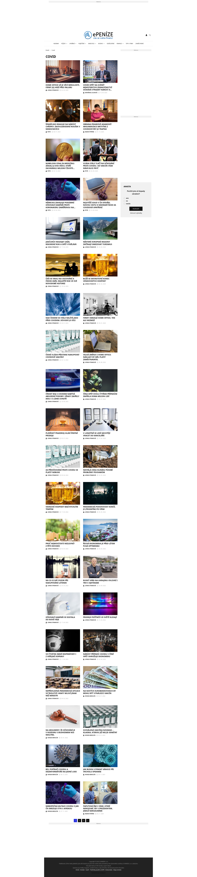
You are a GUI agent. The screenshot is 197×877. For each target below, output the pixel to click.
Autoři (87, 870)
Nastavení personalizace (99, 873)
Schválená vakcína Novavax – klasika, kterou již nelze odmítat (100, 731)
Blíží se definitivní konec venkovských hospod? (96, 279)
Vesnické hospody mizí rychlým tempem (62, 508)
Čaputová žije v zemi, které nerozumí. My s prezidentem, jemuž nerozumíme (98, 808)
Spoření (72, 43)
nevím (128, 204)
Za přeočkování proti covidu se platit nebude (62, 471)
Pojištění (81, 43)
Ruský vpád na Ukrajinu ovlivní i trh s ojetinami (100, 581)
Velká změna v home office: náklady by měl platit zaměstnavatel (97, 357)
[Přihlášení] (146, 35)
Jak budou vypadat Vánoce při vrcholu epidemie (98, 770)
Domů (77, 870)
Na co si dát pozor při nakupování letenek (57, 581)
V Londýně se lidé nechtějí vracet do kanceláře (96, 434)
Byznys (100, 43)
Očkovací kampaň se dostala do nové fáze (60, 618)
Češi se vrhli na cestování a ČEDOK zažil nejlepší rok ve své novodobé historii (61, 281)
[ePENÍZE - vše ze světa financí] (98, 35)
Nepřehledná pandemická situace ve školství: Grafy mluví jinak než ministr (63, 693)
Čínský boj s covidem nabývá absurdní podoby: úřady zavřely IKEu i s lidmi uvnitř (62, 396)
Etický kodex (108, 870)
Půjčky (63, 43)
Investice (91, 43)
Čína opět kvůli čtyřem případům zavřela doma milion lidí (100, 395)
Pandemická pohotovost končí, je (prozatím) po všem (99, 508)
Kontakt (82, 870)
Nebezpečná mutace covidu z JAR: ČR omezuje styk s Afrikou (62, 807)
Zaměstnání (139, 43)
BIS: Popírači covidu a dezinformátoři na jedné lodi (61, 770)
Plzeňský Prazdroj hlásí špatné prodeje (62, 434)
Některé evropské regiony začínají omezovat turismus (97, 243)
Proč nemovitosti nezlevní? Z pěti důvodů (60, 544)
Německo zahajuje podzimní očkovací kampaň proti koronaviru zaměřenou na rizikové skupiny (60, 206)
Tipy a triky (129, 43)
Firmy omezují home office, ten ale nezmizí (99, 319)
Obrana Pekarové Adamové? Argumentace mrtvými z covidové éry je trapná (97, 126)
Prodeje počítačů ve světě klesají (100, 617)
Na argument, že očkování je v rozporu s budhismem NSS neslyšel (60, 732)
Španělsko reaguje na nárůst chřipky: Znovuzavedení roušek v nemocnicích (63, 126)
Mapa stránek (117, 870)
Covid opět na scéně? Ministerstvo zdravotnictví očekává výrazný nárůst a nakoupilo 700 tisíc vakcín (97, 88)
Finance (119, 43)
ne (127, 201)
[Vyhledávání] (149, 35)
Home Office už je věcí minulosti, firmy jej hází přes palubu (63, 86)
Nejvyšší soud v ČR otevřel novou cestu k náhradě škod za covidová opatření (99, 205)
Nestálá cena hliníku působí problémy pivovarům (98, 471)
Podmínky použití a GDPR (97, 870)
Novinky (56, 43)
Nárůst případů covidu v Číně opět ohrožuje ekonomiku (98, 655)
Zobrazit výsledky (136, 213)
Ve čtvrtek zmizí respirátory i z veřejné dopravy (61, 655)
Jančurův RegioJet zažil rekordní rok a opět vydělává (61, 243)
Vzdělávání (110, 43)
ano (127, 198)
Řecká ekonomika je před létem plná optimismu (99, 544)
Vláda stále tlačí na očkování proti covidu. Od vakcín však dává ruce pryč (98, 165)
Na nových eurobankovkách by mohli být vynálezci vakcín (99, 692)
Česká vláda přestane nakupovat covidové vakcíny (62, 355)
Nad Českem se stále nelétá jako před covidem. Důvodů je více (62, 319)
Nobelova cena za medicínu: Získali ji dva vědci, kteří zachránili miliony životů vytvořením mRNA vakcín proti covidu (62, 168)
